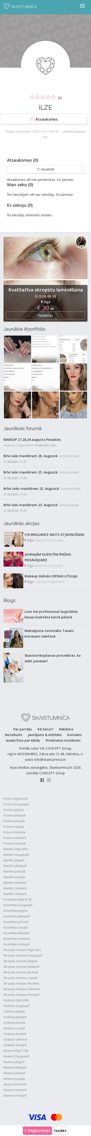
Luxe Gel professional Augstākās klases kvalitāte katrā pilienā (51, 614)
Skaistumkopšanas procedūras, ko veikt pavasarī (52, 658)
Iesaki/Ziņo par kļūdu (23, 740)
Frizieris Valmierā (15, 838)
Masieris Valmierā (15, 1090)
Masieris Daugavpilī (16, 1056)
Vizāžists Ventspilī (15, 1045)
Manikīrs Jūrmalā (14, 871)
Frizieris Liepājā (14, 827)
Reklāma (66, 729)
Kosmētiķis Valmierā (17, 939)
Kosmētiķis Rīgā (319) (17, 899)
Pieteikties (45, 315)
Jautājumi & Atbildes (45, 735)
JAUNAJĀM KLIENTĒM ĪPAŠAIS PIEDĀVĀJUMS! (47, 557)
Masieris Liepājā (14, 1079)
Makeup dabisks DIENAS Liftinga (50, 576)
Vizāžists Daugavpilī (16, 1006)
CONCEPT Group (52, 773)
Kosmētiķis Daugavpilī (18, 905)
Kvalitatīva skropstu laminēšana (45, 290)
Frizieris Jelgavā (14, 810)
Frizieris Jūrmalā (14, 821)
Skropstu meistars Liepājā (21, 978)
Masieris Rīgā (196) (16, 1051)
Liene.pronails (68, 456)
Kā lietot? (45, 729)
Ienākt (60, 1130)
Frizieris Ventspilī (15, 843)
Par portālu (22, 729)
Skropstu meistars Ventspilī (21, 995)
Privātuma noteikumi (63, 740)
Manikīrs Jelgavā (14, 860)
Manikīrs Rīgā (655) (16, 849)
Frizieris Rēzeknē (14, 832)
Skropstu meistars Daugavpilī (23, 955)
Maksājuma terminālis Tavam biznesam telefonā (49, 633)
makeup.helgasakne (18, 445)
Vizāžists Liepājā (14, 1028)
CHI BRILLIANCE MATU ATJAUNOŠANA (54, 534)
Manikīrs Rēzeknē (15, 883)
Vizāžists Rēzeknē (15, 1034)
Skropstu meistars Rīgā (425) (22, 950)
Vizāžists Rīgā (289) (16, 1000)
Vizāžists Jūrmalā (14, 1023)
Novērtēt (47, 169)
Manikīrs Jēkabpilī (15, 866)
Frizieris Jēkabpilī (15, 815)
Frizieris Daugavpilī (16, 804)
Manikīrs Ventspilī (15, 894)
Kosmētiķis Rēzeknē (16, 933)
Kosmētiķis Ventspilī (17, 944)
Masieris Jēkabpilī (15, 1067)
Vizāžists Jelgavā (14, 1011)
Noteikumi (13, 735)
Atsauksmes (46, 119)
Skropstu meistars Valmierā (22, 989)
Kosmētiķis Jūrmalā (16, 922)
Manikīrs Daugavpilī (16, 855)
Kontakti (74, 735)
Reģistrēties (39, 1130)
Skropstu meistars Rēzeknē (21, 983)
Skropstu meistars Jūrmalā (21, 972)
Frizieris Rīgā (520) (15, 799)
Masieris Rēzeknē (15, 1084)
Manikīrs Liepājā (14, 877)
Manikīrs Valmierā (15, 888)
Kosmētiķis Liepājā (16, 927)
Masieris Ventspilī (15, 1095)
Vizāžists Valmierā (15, 1039)
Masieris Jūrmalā (14, 1073)
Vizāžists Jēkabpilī (15, 1017)
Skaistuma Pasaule (49, 540)
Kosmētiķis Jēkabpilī (17, 916)
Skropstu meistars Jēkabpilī (21, 967)
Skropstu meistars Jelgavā (20, 961)
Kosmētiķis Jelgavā (16, 911)
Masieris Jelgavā (14, 1062)
